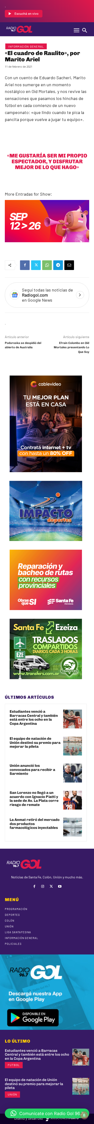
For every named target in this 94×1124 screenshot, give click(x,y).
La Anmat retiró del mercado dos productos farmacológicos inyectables (35, 824)
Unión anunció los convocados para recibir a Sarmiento (32, 769)
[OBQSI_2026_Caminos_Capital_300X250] (46, 614)
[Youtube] (60, 886)
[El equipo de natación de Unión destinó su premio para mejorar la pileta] (72, 746)
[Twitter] (36, 265)
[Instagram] (43, 886)
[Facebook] (25, 265)
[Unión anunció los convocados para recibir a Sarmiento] (72, 773)
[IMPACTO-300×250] (45, 544)
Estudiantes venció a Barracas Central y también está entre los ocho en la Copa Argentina (34, 717)
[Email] (69, 265)
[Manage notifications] (84, 1115)
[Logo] (19, 29)
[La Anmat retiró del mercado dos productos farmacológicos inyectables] (72, 827)
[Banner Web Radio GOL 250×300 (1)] (46, 683)
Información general (26, 46)
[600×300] (47, 245)
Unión (12, 1094)
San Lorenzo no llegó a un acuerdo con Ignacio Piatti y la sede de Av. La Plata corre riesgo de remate (34, 798)
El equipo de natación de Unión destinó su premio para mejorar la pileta (35, 742)
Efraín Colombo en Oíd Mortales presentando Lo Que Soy (71, 347)
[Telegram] (58, 265)
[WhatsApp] (47, 265)
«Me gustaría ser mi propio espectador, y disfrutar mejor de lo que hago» (47, 161)
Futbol (14, 1065)
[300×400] (46, 476)
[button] (47, 1113)
